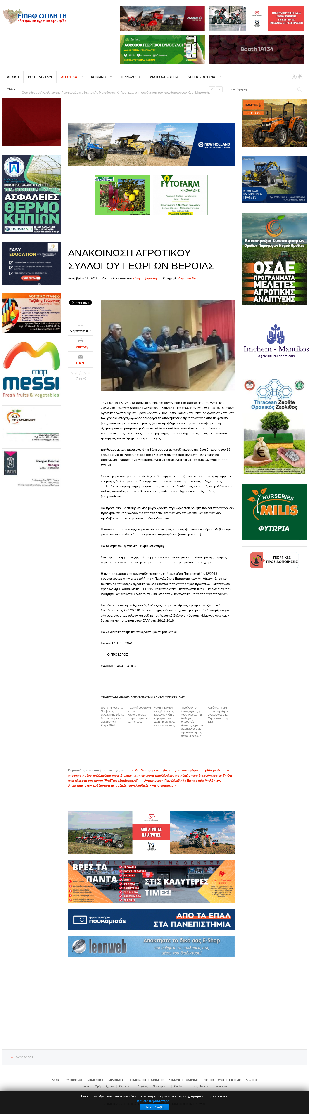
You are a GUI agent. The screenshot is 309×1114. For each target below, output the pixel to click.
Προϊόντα (235, 1079)
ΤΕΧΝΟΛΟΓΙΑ (130, 77)
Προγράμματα (137, 1079)
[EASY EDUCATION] (31, 263)
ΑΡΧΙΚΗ (13, 77)
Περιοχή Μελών (199, 1086)
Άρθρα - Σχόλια (104, 1086)
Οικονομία (157, 1079)
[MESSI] (31, 370)
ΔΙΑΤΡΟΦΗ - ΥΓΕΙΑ (164, 77)
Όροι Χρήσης (161, 1086)
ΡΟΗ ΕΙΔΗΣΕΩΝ (40, 77)
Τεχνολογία (191, 1079)
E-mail (80, 363)
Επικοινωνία (221, 1086)
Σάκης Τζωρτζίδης (145, 278)
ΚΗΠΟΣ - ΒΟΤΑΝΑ (201, 77)
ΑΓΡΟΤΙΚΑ (69, 77)
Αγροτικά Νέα (187, 278)
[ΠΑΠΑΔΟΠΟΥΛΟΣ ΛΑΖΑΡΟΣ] (31, 194)
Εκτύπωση (81, 347)
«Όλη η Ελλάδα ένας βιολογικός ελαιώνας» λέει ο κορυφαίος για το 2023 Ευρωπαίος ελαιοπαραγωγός (164, 716)
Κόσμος (85, 1086)
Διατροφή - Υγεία (214, 1079)
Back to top (24, 1057)
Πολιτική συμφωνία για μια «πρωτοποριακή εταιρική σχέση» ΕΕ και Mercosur (139, 714)
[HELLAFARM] (31, 122)
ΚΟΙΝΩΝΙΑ (99, 77)
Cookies (179, 1086)
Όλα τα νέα (125, 1086)
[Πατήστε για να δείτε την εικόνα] (168, 345)
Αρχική (56, 1079)
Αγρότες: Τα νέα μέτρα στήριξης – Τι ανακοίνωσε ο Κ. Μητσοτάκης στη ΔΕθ (219, 714)
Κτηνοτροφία (95, 1079)
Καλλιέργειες (116, 1079)
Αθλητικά (251, 1079)
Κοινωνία (174, 1079)
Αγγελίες (143, 1086)
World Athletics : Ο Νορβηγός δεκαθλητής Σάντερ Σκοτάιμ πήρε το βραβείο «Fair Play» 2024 (112, 716)
